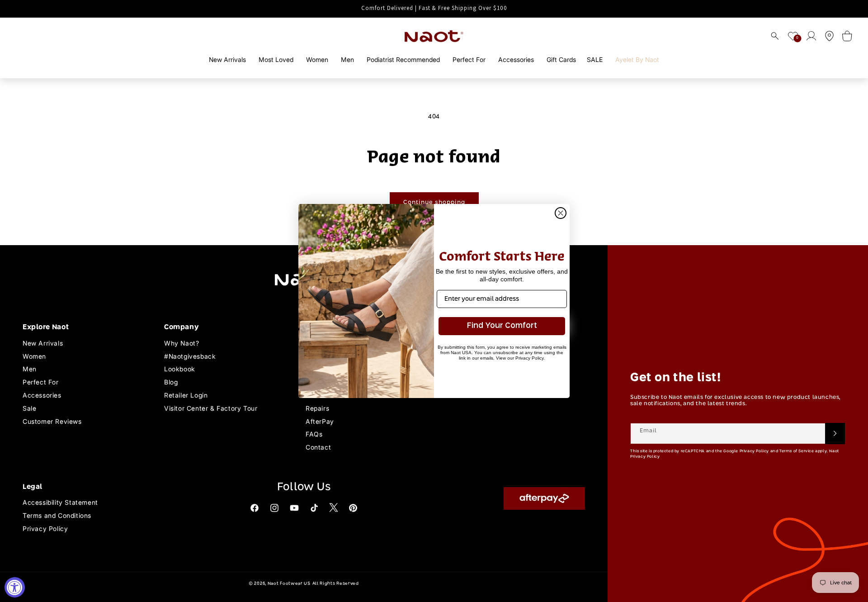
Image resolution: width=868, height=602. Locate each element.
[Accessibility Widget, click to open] (15, 587)
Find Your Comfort (502, 326)
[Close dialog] (560, 213)
